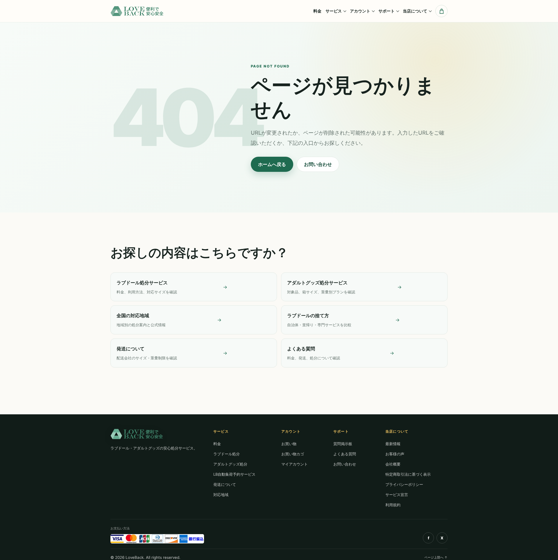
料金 (317, 10)
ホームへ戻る (272, 164)
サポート (386, 10)
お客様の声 (394, 454)
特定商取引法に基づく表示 (408, 474)
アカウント (360, 10)
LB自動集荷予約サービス (234, 474)
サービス (334, 10)
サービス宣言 (396, 494)
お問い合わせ (318, 164)
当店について (415, 10)
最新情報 (392, 443)
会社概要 (392, 464)
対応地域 (220, 494)
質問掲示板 (342, 443)
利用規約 (392, 504)
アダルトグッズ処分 (230, 464)
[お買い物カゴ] (441, 11)
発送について (224, 484)
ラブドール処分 (226, 454)
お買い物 (288, 443)
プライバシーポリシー (404, 484)
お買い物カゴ (292, 454)
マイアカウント (294, 464)
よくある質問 (344, 454)
